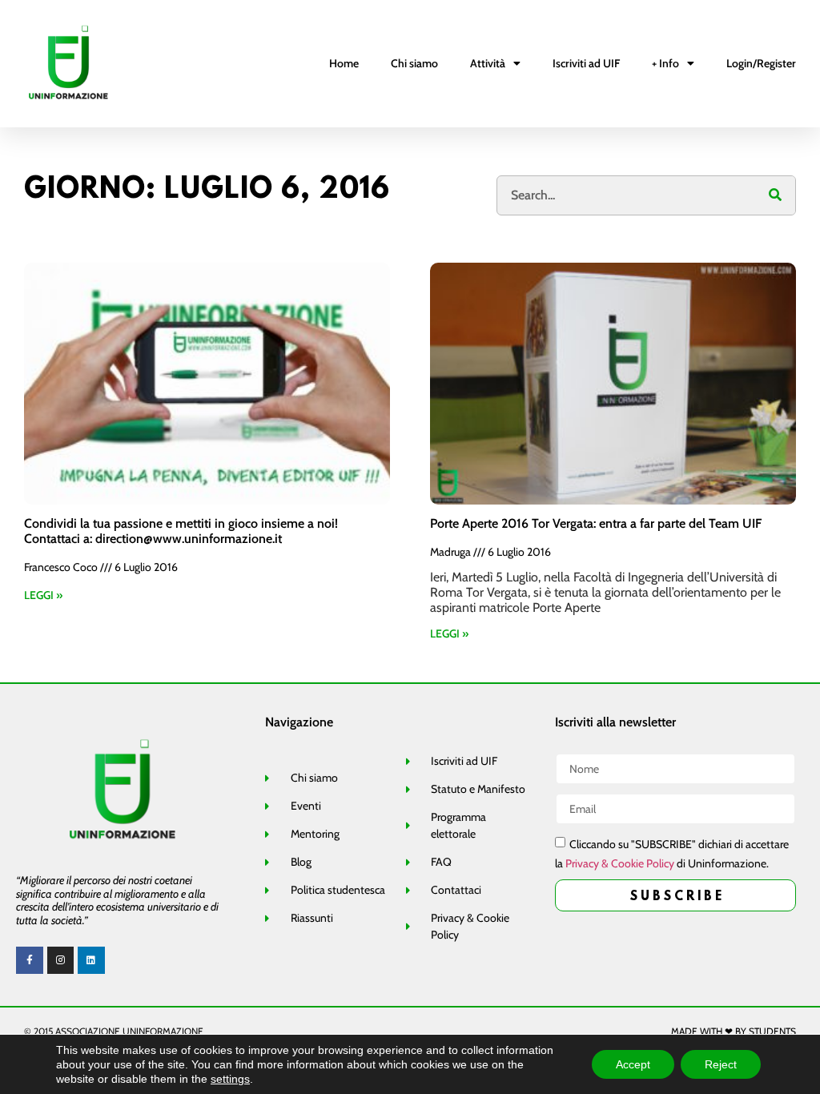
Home (344, 63)
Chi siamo (414, 63)
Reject (721, 1064)
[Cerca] (775, 195)
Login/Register (761, 63)
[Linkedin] (91, 960)
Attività (487, 63)
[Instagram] (60, 960)
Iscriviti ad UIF (586, 63)
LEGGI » (43, 595)
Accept (633, 1064)
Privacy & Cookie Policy (619, 863)
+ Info (665, 63)
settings (230, 1078)
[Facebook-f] (29, 960)
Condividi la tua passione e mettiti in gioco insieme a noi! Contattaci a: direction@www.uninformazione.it (181, 531)
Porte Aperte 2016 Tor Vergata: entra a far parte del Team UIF (596, 523)
